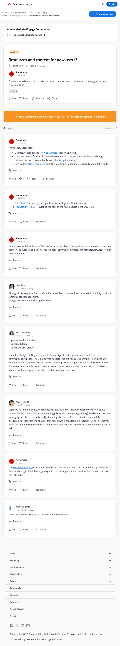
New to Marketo (49, 152)
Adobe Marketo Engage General (14, 15)
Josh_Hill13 (21, 285)
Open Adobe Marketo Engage (28, 34)
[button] (102, 14)
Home (4, 13)
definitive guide (60, 160)
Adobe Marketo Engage (39, 13)
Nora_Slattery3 (23, 332)
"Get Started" (21, 203)
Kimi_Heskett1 (22, 401)
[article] (59, 160)
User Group (34, 163)
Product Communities (18, 13)
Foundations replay (23, 467)
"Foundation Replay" (25, 206)
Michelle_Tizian (23, 506)
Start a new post (80, 116)
